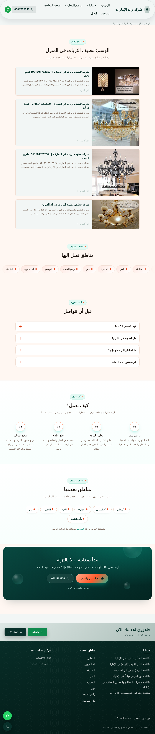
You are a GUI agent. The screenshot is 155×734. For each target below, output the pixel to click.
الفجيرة (47, 509)
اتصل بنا (80, 528)
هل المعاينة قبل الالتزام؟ (124, 338)
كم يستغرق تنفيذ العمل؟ (124, 362)
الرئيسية (105, 5)
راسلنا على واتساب (90, 578)
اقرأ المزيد (84, 90)
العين (64, 509)
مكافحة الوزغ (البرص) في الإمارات (132, 670)
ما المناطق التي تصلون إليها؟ (121, 350)
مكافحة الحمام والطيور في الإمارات (131, 658)
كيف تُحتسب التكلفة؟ (125, 326)
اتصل (94, 13)
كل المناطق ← (87, 700)
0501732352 (43, 658)
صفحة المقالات (52, 5)
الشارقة (82, 509)
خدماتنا (92, 5)
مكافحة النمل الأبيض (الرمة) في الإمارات (129, 664)
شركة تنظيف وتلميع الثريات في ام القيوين (65, 204)
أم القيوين (101, 509)
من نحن (105, 13)
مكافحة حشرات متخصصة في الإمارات (130, 693)
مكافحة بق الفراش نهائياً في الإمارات (131, 676)
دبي (31, 509)
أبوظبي (120, 509)
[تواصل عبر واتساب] (8, 9)
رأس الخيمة (76, 518)
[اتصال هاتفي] (7, 726)
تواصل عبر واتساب (41, 663)
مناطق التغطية (74, 5)
